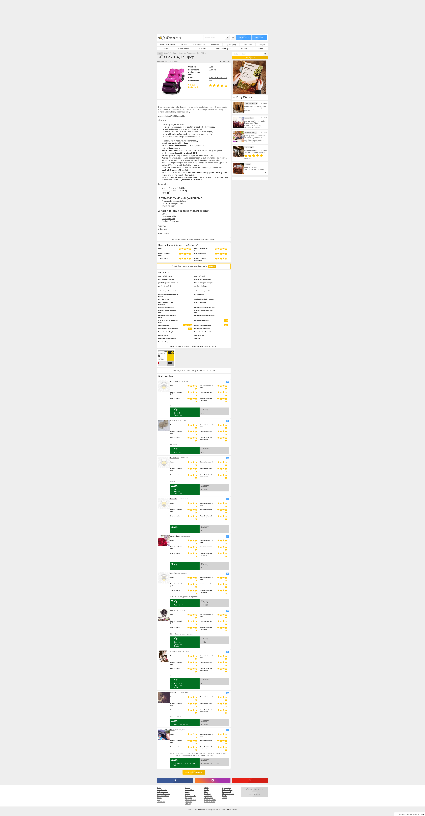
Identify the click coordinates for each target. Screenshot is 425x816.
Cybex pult (162, 229)
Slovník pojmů (226, 792)
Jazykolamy (188, 802)
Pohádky (206, 788)
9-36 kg (204, 53)
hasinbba (173, 499)
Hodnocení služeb (209, 802)
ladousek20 (174, 458)
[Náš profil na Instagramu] (212, 780)
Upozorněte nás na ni (210, 346)
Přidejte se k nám (162, 792)
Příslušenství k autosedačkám (174, 201)
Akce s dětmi (208, 796)
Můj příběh (188, 798)
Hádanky (188, 804)
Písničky (206, 790)
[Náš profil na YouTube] (250, 780)
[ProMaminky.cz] (170, 38)
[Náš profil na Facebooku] (175, 780)
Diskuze (187, 788)
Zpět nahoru (161, 802)
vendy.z (173, 693)
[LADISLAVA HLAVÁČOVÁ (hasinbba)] (164, 503)
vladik (172, 420)
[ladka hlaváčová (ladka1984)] (164, 386)
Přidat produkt (250, 58)
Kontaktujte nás (162, 790)
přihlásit (211, 266)
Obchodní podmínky (163, 796)
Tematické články (190, 796)
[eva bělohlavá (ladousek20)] (164, 462)
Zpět (159, 53)
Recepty (187, 792)
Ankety (224, 798)
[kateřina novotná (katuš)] (164, 734)
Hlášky (206, 792)
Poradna (187, 794)
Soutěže (224, 796)
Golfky (164, 214)
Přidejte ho (210, 370)
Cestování (183, 53)
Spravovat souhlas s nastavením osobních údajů (409, 814)
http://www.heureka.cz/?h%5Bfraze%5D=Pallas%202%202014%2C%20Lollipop (219, 77)
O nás (159, 788)
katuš (172, 730)
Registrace (244, 38)
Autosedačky (193, 53)
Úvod (166, 53)
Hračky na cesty (168, 206)
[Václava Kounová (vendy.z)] (164, 697)
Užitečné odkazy (227, 790)
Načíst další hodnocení (193, 772)
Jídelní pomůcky (168, 218)
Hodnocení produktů (210, 800)
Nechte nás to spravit (208, 239)
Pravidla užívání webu (163, 794)
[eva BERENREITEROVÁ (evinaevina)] (164, 540)
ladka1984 (174, 381)
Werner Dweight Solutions (229, 809)
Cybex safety (163, 233)
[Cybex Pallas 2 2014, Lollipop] (172, 81)
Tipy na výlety (226, 788)
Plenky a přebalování (170, 221)
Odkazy (159, 798)
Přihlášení (259, 38)
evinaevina (174, 536)
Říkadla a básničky (190, 800)
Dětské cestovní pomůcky (172, 203)
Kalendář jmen (208, 798)
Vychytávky (207, 794)
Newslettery (254, 795)
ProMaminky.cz (202, 809)
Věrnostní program (228, 794)
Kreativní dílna (189, 790)
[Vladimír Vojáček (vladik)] (164, 425)
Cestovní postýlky (169, 216)
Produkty (173, 53)
